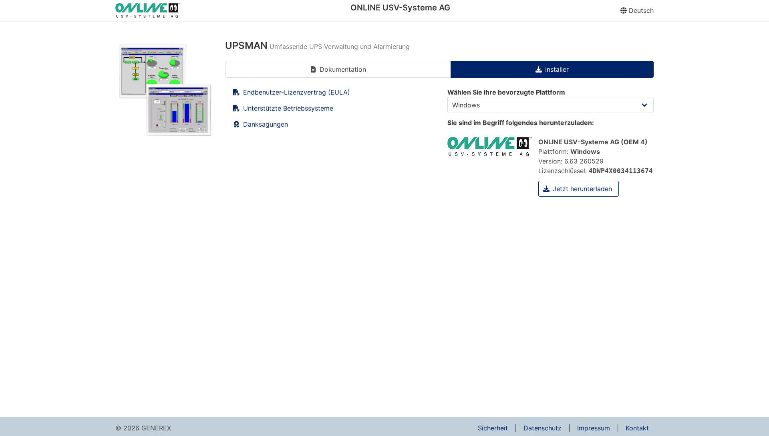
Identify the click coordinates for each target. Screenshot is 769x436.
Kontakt (637, 428)
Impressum (593, 428)
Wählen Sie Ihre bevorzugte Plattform (506, 92)
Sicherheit (493, 428)
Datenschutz (542, 428)
